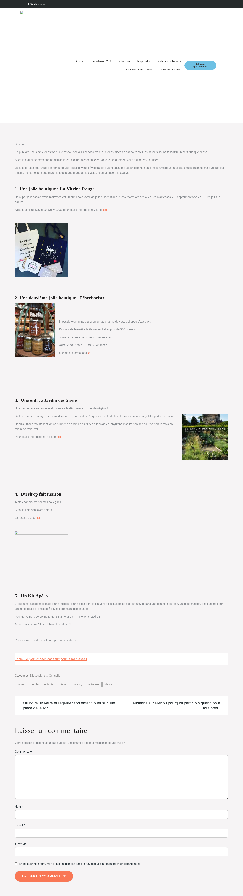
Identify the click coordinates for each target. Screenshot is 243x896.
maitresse (93, 684)
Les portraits (143, 61)
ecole (35, 684)
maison (76, 684)
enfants (48, 684)
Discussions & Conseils (45, 675)
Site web (20, 843)
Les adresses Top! (101, 61)
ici (89, 352)
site (105, 209)
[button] (220, 65)
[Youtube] (211, 4)
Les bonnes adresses (170, 69)
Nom (19, 806)
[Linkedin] (219, 4)
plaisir (108, 684)
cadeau (21, 684)
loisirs (62, 684)
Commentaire (24, 751)
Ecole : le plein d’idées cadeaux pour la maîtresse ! (51, 659)
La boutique (124, 61)
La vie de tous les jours (169, 61)
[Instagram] (203, 4)
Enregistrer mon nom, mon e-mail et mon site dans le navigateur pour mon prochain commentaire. (80, 863)
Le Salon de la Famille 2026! (137, 69)
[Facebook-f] (195, 4)
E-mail (20, 825)
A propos (80, 61)
